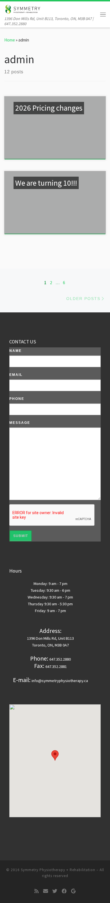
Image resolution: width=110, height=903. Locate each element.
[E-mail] (45, 891)
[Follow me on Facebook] (64, 891)
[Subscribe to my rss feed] (36, 891)
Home (9, 40)
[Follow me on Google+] (73, 891)
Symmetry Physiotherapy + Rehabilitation (58, 869)
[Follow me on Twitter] (54, 891)
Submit (20, 536)
